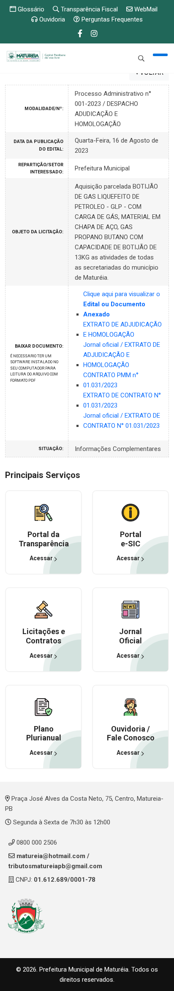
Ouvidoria (51, 19)
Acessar (42, 558)
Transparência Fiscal (88, 9)
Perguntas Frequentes (111, 19)
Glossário (30, 9)
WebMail (145, 9)
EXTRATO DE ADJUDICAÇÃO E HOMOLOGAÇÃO (122, 329)
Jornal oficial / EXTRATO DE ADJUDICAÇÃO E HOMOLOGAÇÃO (121, 355)
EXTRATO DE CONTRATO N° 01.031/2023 (122, 400)
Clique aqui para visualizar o (121, 304)
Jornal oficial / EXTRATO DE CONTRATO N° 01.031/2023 (121, 420)
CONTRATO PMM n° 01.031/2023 (111, 380)
